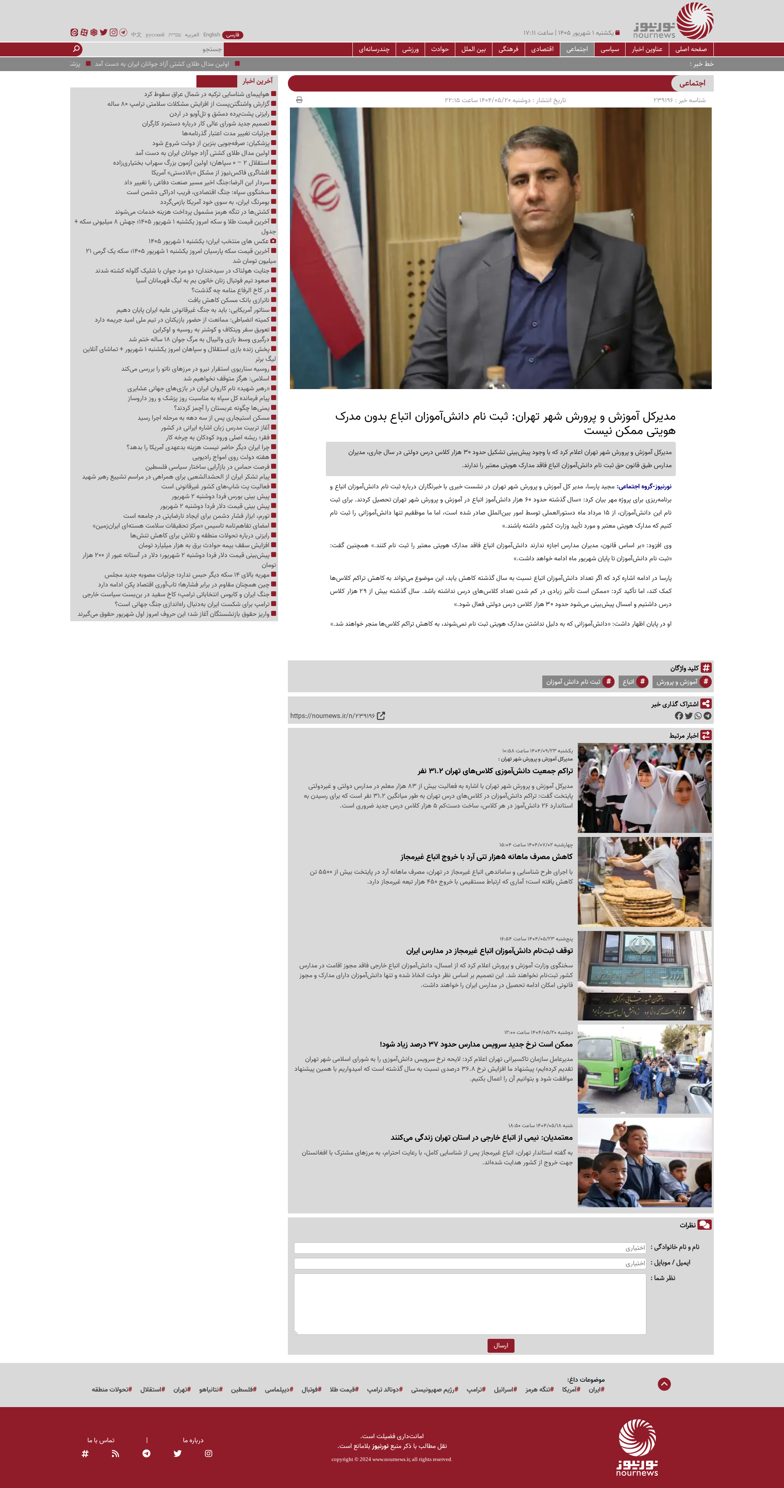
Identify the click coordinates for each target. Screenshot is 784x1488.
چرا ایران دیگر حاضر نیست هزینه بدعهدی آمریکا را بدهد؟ (199, 447)
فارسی (232, 35)
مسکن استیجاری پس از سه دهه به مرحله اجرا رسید (204, 418)
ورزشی (410, 49)
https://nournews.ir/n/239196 (332, 716)
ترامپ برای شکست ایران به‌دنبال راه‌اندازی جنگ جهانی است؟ (193, 604)
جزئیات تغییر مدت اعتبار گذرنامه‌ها (226, 133)
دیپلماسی (277, 1390)
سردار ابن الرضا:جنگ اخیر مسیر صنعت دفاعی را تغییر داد (197, 182)
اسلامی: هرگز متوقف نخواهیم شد (227, 379)
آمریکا (569, 1390)
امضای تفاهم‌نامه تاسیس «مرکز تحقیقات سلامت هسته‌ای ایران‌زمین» (182, 526)
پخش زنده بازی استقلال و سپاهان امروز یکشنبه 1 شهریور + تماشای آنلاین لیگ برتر (179, 354)
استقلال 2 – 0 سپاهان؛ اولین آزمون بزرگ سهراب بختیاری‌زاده (192, 163)
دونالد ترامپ (383, 1390)
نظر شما (664, 1278)
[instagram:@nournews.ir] (208, 1454)
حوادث (440, 49)
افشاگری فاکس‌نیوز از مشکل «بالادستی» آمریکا (211, 173)
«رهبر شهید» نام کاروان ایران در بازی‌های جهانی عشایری (199, 388)
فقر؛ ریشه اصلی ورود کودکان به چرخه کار (218, 437)
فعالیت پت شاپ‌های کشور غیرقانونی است (216, 486)
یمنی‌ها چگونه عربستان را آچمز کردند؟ (222, 408)
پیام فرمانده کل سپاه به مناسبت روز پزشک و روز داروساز (199, 398)
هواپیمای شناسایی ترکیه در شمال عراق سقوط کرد (207, 94)
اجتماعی (577, 49)
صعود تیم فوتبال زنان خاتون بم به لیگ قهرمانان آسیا (203, 280)
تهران (180, 1390)
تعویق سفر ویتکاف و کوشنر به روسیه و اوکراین (212, 329)
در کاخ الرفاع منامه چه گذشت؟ (231, 290)
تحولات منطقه (110, 1390)
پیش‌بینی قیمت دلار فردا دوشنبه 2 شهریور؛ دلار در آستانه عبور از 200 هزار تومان (179, 560)
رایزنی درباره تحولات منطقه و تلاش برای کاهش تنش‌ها (200, 535)
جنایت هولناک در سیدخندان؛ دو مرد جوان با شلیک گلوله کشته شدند (183, 271)
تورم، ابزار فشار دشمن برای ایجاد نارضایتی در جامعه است (197, 516)
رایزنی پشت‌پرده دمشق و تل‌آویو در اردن (220, 114)
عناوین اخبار (647, 49)
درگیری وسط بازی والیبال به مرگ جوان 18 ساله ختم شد (200, 339)
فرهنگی (509, 49)
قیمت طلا (342, 1390)
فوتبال (310, 1390)
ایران (595, 1390)
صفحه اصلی (691, 49)
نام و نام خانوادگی (676, 1247)
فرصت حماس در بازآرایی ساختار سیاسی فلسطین (208, 467)
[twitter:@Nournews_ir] (178, 1454)
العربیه (192, 35)
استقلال (150, 1390)
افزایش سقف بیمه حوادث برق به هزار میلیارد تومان (204, 545)
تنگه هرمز (538, 1390)
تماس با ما (100, 1440)
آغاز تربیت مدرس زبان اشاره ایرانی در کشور (216, 428)
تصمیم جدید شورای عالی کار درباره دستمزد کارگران (206, 124)
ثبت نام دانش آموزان (573, 682)
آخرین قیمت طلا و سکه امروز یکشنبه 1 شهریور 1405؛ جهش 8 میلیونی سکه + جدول (175, 227)
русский (155, 35)
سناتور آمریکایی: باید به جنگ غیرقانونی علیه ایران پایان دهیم (193, 310)
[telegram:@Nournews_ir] (146, 1454)
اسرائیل (503, 1390)
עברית (175, 35)
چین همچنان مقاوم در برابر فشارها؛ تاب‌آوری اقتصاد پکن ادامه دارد (184, 585)
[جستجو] (76, 49)
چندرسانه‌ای (374, 49)
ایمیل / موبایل (672, 1263)
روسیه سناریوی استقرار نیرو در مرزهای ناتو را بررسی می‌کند (196, 369)
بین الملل (473, 49)
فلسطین (242, 1390)
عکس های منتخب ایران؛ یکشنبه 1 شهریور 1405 (209, 241)
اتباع (628, 682)
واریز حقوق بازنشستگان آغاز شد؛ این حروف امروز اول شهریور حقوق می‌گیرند (174, 614)
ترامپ (474, 1390)
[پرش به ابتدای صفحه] (664, 1385)
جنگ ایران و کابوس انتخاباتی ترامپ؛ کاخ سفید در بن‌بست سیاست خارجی (176, 594)
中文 (136, 35)
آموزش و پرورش (677, 682)
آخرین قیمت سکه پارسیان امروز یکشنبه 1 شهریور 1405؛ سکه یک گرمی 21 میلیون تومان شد (181, 256)
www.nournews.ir (391, 1459)
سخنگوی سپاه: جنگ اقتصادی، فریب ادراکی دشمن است (199, 192)
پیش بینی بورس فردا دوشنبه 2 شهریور (221, 496)
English (211, 35)
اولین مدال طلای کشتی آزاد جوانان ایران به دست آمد (195, 64)
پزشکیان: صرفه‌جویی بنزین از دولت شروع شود (211, 143)
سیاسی (610, 49)
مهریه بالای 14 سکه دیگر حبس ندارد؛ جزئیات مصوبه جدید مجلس (188, 575)
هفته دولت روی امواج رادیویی (231, 457)
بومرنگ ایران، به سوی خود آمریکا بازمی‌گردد (215, 202)
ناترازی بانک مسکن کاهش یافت (229, 300)
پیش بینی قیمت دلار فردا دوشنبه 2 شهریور (215, 506)
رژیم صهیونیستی (432, 1390)
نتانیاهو (209, 1390)
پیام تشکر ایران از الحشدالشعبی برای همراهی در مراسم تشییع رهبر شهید (176, 477)
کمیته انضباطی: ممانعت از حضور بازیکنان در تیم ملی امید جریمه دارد (183, 320)
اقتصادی (542, 49)
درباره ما (193, 1440)
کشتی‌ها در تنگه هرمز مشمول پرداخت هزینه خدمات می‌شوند (193, 212)
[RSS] (115, 1454)
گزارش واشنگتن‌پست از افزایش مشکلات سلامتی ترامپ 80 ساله (189, 104)
